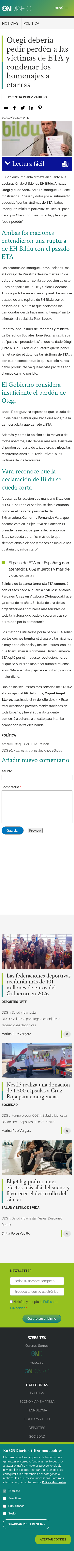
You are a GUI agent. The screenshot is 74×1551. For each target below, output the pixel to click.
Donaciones (10, 1122)
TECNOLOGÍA (37, 1410)
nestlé (50, 1122)
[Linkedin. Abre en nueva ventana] (31, 107)
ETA (34, 744)
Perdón (44, 744)
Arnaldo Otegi (11, 744)
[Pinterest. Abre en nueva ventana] (40, 107)
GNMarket (37, 1363)
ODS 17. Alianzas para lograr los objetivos (31, 1019)
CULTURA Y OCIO (37, 1419)
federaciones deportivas (19, 1025)
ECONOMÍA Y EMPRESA (37, 1402)
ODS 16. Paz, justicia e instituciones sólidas (32, 750)
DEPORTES (10, 1002)
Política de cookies (54, 1482)
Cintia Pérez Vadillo (29, 97)
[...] (37, 1354)
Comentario (10, 787)
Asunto (7, 771)
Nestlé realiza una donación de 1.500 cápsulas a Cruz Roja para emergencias (38, 1091)
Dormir (6, 1225)
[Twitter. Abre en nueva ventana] (23, 107)
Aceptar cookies (53, 1539)
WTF (23, 1002)
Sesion (12, 1513)
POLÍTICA (31, 23)
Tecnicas (14, 1491)
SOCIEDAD (10, 1105)
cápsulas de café (32, 1122)
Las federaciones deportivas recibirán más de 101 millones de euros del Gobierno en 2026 (39, 985)
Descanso (55, 1218)
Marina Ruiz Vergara (16, 1034)
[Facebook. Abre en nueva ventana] (14, 107)
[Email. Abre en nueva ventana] (6, 107)
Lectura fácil (27, 163)
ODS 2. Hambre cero (16, 1115)
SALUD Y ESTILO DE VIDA (20, 1208)
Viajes (42, 1218)
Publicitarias (16, 1506)
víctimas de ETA (56, 354)
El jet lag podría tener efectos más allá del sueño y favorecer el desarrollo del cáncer (38, 1191)
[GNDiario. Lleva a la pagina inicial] (16, 8)
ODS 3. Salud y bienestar (19, 1012)
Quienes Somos (37, 1346)
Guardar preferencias (26, 1524)
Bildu (26, 744)
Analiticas (14, 1498)
